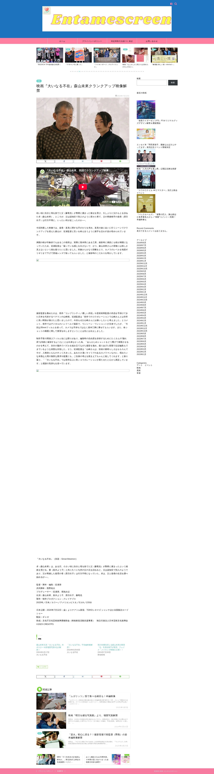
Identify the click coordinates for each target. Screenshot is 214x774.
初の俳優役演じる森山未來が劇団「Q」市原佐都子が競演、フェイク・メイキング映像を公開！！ (111, 647)
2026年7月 (141, 245)
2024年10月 (142, 300)
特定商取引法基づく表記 (122, 41)
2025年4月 (141, 284)
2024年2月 (141, 320)
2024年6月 (141, 310)
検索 (139, 78)
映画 (39, 81)
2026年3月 (141, 256)
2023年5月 (141, 344)
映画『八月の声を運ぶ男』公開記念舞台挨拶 (156, 169)
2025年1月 (141, 292)
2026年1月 (141, 261)
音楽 (139, 373)
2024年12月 (142, 295)
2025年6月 (141, 279)
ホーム (62, 41)
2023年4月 (141, 346)
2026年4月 (141, 253)
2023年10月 (142, 331)
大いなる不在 (43, 667)
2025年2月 (141, 289)
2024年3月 (141, 318)
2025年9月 (141, 271)
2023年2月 (141, 352)
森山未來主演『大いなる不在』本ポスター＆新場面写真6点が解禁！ (50, 647)
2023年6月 (141, 341)
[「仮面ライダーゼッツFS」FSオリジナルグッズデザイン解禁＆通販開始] (146, 109)
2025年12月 (142, 263)
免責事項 (60, 771)
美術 (139, 370)
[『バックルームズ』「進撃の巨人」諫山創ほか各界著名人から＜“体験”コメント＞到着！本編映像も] (146, 203)
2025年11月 (142, 266)
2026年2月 (141, 258)
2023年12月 (142, 326)
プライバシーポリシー (92, 41)
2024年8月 (141, 305)
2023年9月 (141, 333)
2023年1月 (141, 354)
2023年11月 (142, 328)
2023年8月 (141, 336)
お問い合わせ (152, 41)
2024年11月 (142, 297)
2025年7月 (141, 276)
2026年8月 (141, 243)
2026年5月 (141, 250)
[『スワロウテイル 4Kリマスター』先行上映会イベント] (146, 179)
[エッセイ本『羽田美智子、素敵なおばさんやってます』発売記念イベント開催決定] (146, 134)
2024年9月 (141, 302)
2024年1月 (141, 323)
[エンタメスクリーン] (107, 31)
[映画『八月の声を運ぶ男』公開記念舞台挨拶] (146, 158)
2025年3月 (141, 287)
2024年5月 (141, 313)
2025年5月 (141, 282)
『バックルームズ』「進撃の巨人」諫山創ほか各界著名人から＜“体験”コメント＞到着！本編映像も (156, 217)
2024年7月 (141, 308)
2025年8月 (141, 274)
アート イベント (145, 365)
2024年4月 (141, 315)
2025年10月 (142, 269)
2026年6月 (141, 248)
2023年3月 (141, 349)
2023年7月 (141, 339)
